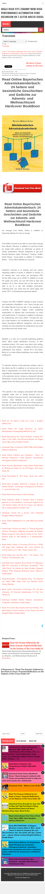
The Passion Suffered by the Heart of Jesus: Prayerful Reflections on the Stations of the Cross (19, 74)
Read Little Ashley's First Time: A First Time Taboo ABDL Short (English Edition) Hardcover (24, 818)
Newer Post (6, 733)
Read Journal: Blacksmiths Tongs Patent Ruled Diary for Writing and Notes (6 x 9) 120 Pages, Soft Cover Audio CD (22, 468)
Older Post (39, 733)
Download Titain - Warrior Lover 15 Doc (25, 786)
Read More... (7, 658)
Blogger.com (26, 877)
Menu (6, 24)
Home (23, 733)
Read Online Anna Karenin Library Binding (18, 494)
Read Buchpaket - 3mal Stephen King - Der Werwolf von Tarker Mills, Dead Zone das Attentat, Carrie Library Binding (22, 581)
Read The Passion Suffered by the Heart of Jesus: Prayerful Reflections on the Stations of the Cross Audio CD (26, 645)
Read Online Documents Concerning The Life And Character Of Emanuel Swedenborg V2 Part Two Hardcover (22, 592)
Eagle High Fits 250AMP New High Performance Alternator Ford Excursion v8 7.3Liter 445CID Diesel (22, 13)
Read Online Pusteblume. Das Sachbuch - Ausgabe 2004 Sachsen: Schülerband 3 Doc (24, 861)
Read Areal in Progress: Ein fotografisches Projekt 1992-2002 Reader (22, 766)
